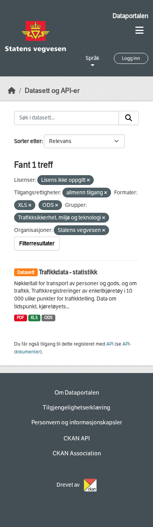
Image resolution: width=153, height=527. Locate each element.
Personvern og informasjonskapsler (76, 422)
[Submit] (128, 118)
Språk (92, 58)
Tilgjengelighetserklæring (76, 407)
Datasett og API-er (52, 91)
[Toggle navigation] (139, 30)
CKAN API (77, 438)
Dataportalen (130, 16)
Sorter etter (28, 141)
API (109, 344)
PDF (20, 317)
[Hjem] (12, 91)
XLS (34, 317)
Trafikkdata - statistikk (68, 272)
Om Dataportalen (77, 392)
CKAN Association (77, 453)
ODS (48, 317)
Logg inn (131, 58)
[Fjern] (88, 180)
